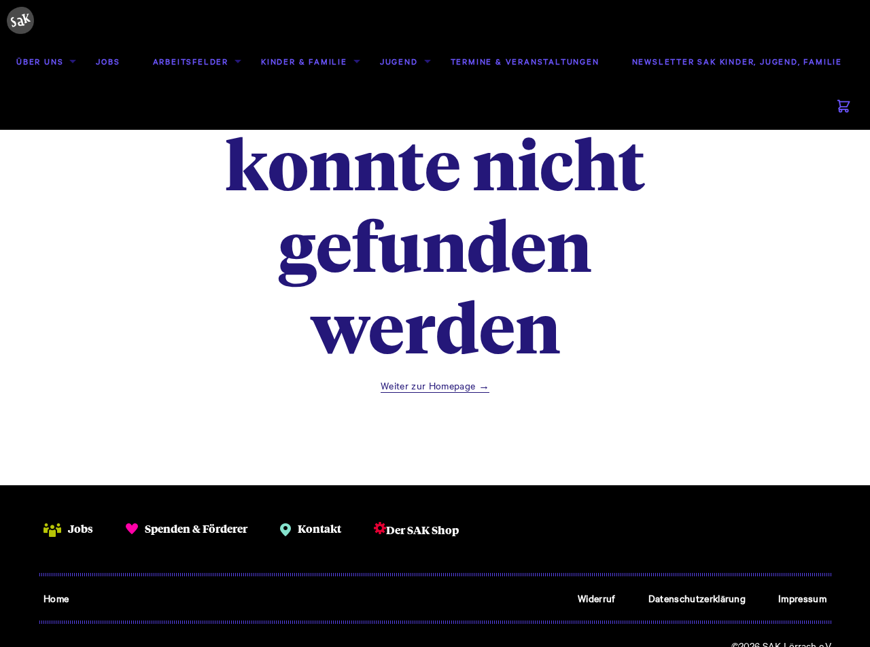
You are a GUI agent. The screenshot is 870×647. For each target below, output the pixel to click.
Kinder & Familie (304, 61)
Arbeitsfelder (190, 61)
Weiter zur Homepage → (435, 385)
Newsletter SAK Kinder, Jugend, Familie (737, 61)
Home (56, 598)
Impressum (802, 598)
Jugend (399, 61)
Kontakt (319, 528)
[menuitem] (40, 61)
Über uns (39, 61)
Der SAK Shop (422, 530)
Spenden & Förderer (196, 528)
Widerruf (597, 598)
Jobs (108, 61)
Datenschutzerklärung (697, 598)
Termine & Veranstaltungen (525, 61)
